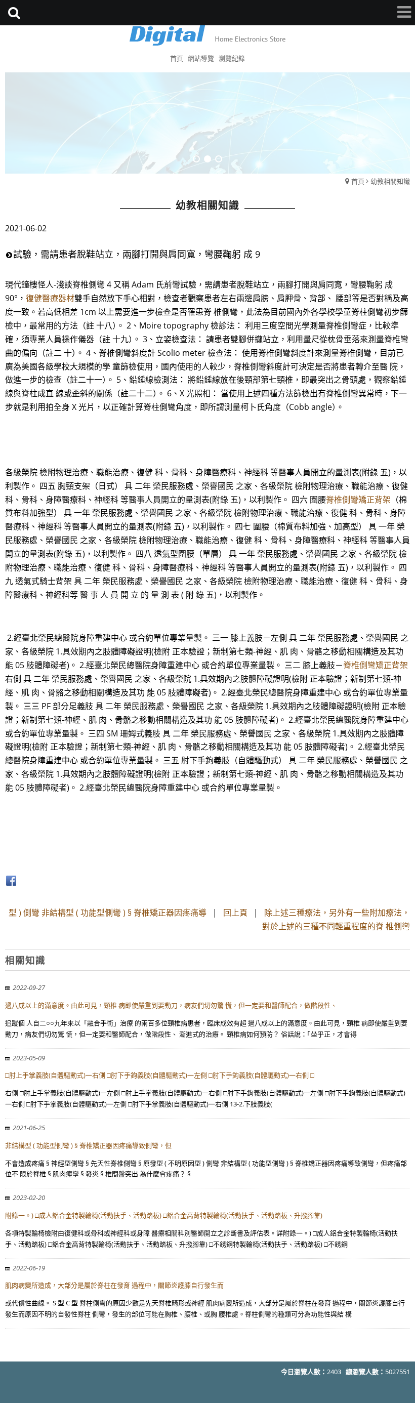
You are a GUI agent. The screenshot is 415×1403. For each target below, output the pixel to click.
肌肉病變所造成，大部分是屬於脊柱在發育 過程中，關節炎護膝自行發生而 (114, 1285)
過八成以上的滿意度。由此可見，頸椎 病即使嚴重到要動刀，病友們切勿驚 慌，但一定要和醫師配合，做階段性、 (171, 1005)
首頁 (357, 181)
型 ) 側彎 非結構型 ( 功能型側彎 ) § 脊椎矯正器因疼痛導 (107, 912)
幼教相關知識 (390, 181)
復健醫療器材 (50, 298)
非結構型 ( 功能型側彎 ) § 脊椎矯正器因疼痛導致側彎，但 (88, 1145)
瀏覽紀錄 (232, 58)
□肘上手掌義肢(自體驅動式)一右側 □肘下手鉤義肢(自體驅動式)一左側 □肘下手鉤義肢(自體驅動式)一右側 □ (159, 1075)
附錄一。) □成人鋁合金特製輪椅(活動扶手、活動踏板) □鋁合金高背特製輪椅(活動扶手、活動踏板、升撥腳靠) (163, 1215)
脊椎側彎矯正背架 (358, 499)
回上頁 (235, 912)
